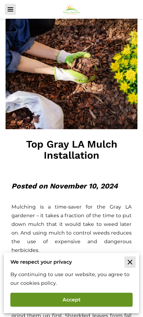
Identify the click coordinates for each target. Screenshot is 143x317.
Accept (71, 300)
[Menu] (10, 9)
